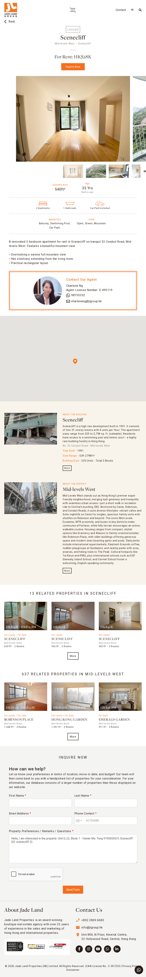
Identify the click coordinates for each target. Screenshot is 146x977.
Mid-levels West (79, 489)
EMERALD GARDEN (114, 720)
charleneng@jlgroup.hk (86, 301)
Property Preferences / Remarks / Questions (41, 831)
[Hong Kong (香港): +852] (79, 821)
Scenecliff (73, 420)
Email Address (20, 813)
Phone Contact (85, 813)
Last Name (83, 795)
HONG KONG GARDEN (69, 720)
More (67, 468)
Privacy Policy (131, 966)
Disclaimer (73, 969)
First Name (17, 795)
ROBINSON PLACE (18, 720)
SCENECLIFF (14, 639)
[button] (1, 171)
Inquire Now (73, 66)
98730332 (78, 295)
